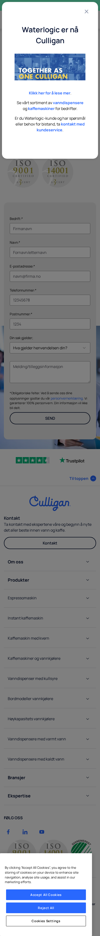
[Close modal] (86, 11)
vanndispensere (68, 102)
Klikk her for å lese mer (49, 93)
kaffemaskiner (41, 108)
